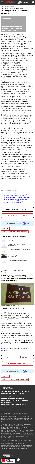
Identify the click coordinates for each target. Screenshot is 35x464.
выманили (4, 348)
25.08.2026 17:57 (5, 270)
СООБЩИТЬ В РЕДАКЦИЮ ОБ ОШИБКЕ (14, 407)
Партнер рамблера (16, 455)
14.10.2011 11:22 (5, 7)
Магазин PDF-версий (16, 393)
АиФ (17, 305)
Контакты (20, 398)
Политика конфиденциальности (13, 404)
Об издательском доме (10, 391)
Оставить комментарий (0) (17, 215)
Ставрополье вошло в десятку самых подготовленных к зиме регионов (16, 198)
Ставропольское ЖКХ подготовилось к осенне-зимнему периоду (17, 201)
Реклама (4, 393)
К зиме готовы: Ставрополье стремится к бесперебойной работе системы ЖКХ (18, 194)
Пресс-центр (24, 391)
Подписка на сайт (8, 398)
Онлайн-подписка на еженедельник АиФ (16, 396)
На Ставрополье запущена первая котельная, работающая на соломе (20, 250)
